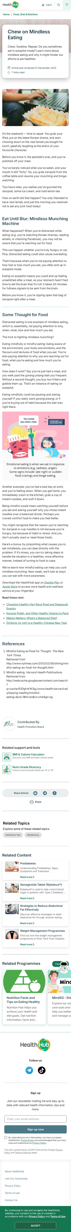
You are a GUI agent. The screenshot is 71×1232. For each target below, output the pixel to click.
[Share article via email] (35, 793)
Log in (49, 4)
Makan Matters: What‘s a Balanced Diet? (31, 618)
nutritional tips (13, 835)
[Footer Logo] (35, 1048)
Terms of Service (23, 1152)
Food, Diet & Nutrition (25, 14)
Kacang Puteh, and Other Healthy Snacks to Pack (37, 613)
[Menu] (67, 5)
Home (6, 14)
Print (38, 802)
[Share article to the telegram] (45, 793)
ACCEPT (35, 1225)
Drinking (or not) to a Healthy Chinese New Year (36, 623)
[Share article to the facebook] (54, 793)
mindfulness (33, 835)
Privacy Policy (39, 1143)
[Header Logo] (11, 5)
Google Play (51, 582)
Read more (26, 877)
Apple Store (9, 586)
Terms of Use (27, 1140)
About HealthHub (14, 1171)
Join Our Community (16, 1178)
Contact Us (11, 1200)
